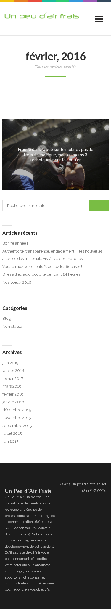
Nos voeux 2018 (16, 282)
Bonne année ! (15, 243)
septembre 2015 (17, 425)
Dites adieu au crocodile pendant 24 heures (41, 274)
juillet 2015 (12, 433)
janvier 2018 (13, 370)
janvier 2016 (13, 401)
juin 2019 (10, 362)
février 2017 (12, 378)
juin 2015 (10, 441)
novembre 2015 (16, 417)
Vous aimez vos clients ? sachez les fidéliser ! (42, 266)
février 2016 (13, 394)
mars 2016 (12, 386)
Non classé (12, 326)
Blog (6, 318)
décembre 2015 (16, 409)
